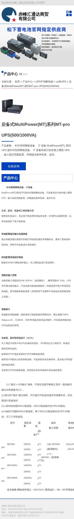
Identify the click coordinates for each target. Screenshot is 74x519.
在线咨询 (13, 166)
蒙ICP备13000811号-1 (29, 515)
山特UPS (61, 81)
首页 (17, 81)
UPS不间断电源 (44, 81)
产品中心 (28, 81)
